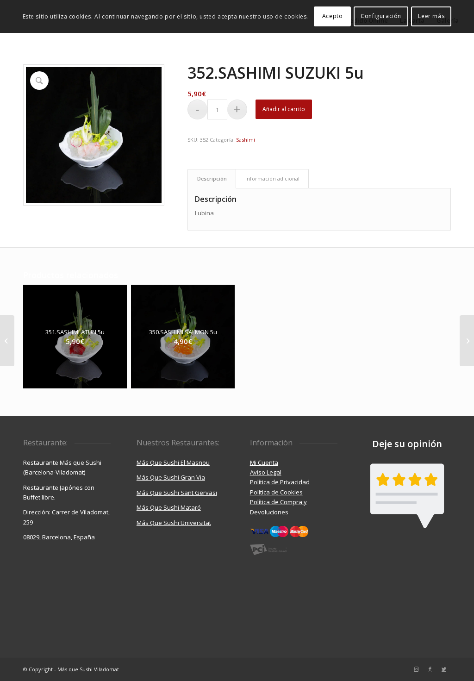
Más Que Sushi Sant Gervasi (177, 492)
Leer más (431, 16)
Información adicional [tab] (272, 178)
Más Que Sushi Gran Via (171, 477)
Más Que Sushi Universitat (174, 523)
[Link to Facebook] (430, 669)
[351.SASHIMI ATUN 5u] (7, 340)
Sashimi (245, 139)
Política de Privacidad (280, 482)
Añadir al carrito (283, 109)
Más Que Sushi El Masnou (173, 462)
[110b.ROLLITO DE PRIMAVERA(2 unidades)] (467, 340)
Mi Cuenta (264, 462)
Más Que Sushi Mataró (169, 507)
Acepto (332, 16)
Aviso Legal (265, 472)
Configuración (381, 16)
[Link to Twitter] (444, 669)
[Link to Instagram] (416, 669)
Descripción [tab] (212, 178)
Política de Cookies (276, 492)
